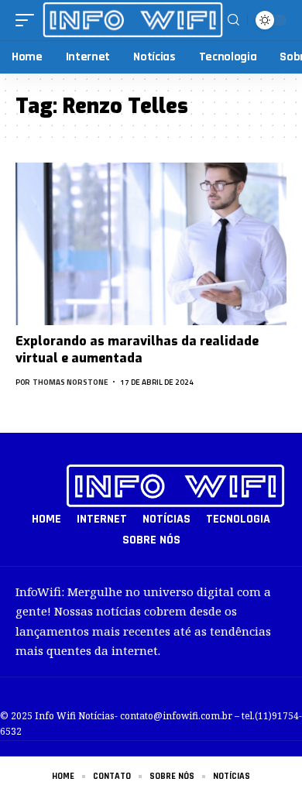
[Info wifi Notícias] (133, 20)
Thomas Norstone (70, 382)
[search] (233, 20)
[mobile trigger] (28, 20)
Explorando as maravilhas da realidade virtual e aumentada (137, 349)
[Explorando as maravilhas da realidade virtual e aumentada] (151, 244)
